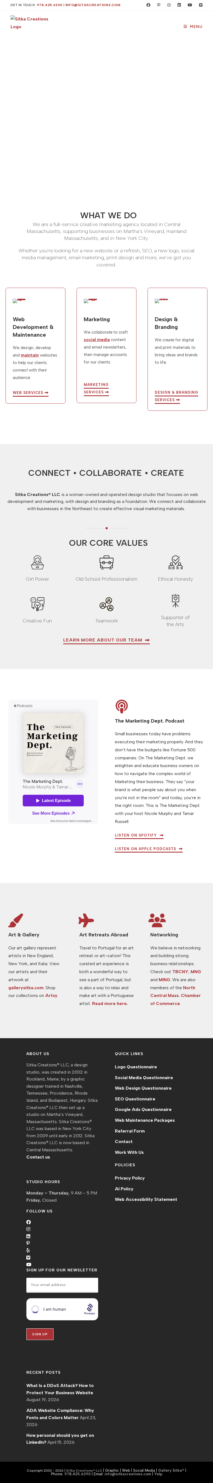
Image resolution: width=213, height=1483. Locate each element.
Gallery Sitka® (171, 1470)
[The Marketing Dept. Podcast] (122, 706)
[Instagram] (28, 1229)
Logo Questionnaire (136, 1066)
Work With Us (129, 1152)
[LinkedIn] (28, 1236)
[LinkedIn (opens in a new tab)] (178, 5)
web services (29, 393)
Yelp (158, 1474)
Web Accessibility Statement (146, 1199)
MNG (196, 971)
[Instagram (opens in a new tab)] (168, 5)
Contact (124, 1141)
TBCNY (180, 971)
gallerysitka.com (26, 987)
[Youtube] (28, 1264)
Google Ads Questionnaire (143, 1109)
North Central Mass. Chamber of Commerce (175, 995)
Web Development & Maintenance (33, 327)
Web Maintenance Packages (145, 1120)
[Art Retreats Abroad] (86, 920)
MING (164, 979)
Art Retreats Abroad (103, 935)
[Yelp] (28, 1250)
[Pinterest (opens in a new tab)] (158, 5)
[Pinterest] (28, 1243)
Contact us (38, 1157)
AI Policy (124, 1188)
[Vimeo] (28, 1257)
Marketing (97, 319)
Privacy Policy (130, 1178)
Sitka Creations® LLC (84, 1470)
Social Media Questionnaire (144, 1077)
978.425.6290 (49, 5)
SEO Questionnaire (135, 1099)
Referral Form (130, 1131)
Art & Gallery (23, 935)
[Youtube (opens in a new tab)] (188, 5)
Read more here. (110, 1003)
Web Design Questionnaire (143, 1088)
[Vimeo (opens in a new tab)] (198, 5)
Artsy (51, 995)
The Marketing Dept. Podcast (149, 721)
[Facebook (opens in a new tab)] (147, 5)
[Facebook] (28, 1222)
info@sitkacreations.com (93, 5)
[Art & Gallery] (15, 920)
